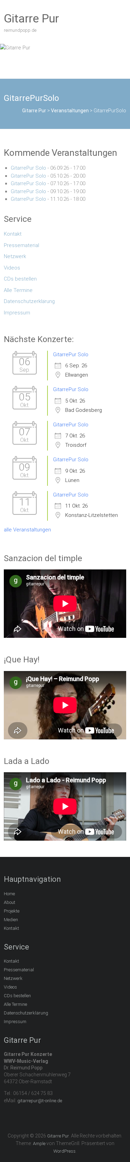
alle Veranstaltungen (27, 530)
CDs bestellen (20, 279)
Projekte (11, 911)
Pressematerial (21, 245)
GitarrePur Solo (28, 168)
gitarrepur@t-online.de (39, 1100)
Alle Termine (18, 290)
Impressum (17, 313)
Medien (11, 919)
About (9, 902)
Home (9, 893)
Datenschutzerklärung (29, 301)
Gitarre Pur (31, 18)
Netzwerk (15, 256)
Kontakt (12, 234)
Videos (12, 268)
